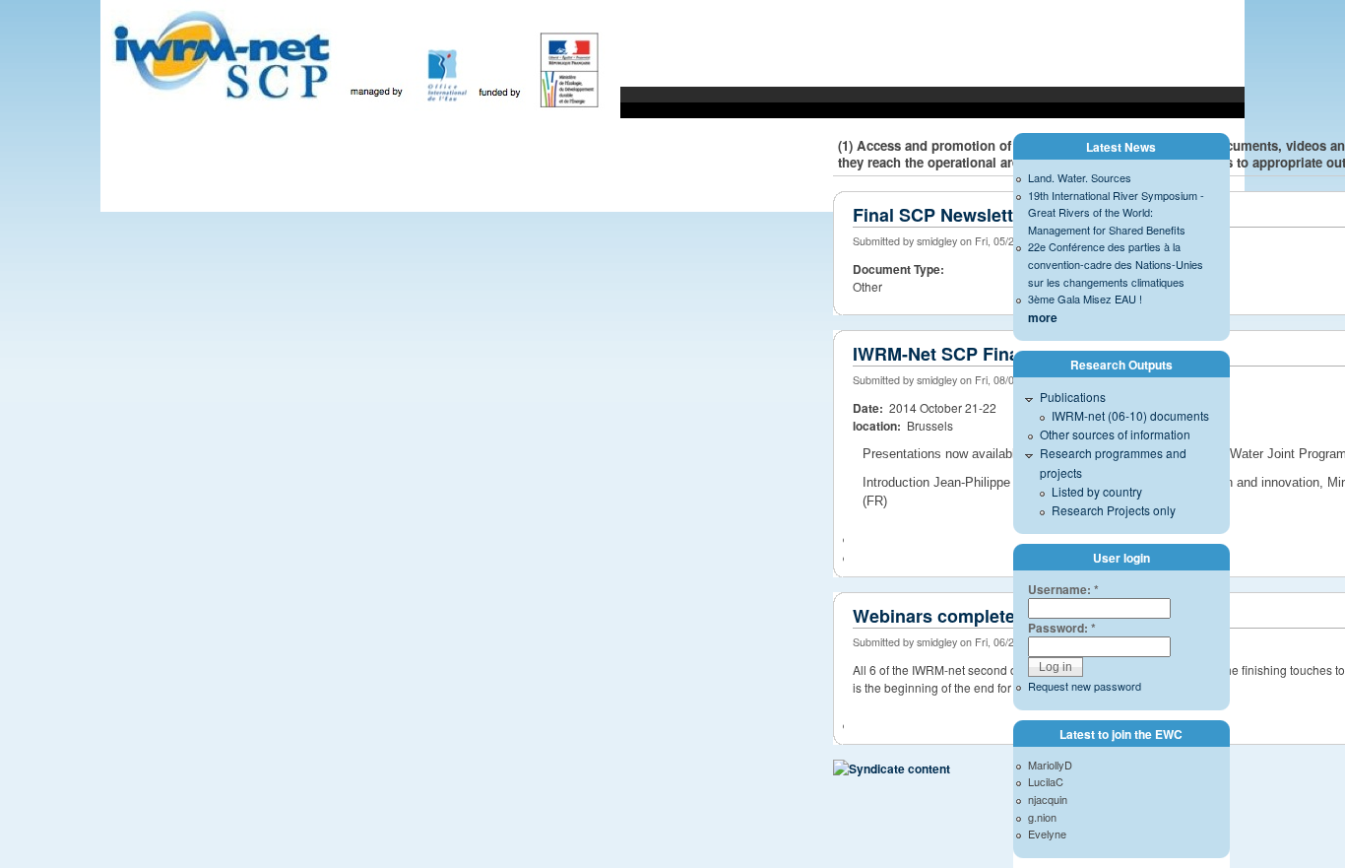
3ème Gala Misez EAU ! (1085, 298)
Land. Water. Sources (1079, 177)
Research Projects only (1114, 509)
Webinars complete (934, 616)
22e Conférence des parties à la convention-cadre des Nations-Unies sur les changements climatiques (1115, 263)
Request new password (1084, 686)
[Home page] (360, 116)
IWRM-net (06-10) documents (1130, 415)
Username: (1063, 589)
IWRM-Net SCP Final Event (965, 354)
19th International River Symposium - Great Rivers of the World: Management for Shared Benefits (1116, 212)
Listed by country (1097, 491)
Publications (1073, 396)
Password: (1062, 627)
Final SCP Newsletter (941, 215)
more (1042, 317)
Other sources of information (1115, 434)
